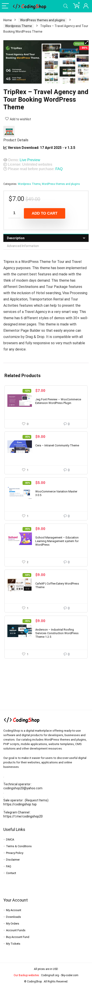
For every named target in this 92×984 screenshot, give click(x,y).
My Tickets (13, 943)
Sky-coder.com (69, 975)
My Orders (12, 923)
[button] (86, 42)
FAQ (59, 169)
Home (7, 20)
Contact (11, 873)
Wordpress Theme (18, 26)
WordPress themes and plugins (42, 20)
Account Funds (15, 930)
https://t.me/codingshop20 (23, 816)
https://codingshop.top (20, 804)
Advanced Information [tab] (23, 246)
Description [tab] (16, 238)
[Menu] (5, 6)
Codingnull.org (50, 975)
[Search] (65, 6)
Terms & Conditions (19, 846)
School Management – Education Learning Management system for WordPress (57, 541)
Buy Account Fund (17, 937)
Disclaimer (13, 859)
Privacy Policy (14, 853)
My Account (13, 910)
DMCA (10, 839)
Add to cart (44, 213)
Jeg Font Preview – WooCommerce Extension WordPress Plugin (58, 401)
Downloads (13, 917)
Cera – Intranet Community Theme (57, 445)
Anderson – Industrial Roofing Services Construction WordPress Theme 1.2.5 (57, 633)
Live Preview (30, 160)
